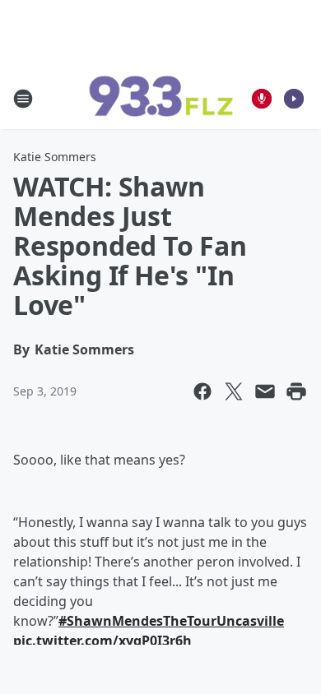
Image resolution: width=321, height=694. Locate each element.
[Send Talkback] (262, 99)
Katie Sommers (54, 156)
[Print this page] (296, 391)
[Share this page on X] (233, 391)
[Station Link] (160, 99)
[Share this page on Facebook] (202, 391)
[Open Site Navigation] (23, 99)
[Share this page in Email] (265, 391)
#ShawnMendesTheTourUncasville (171, 621)
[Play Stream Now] (294, 99)
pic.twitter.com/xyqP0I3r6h (102, 641)
